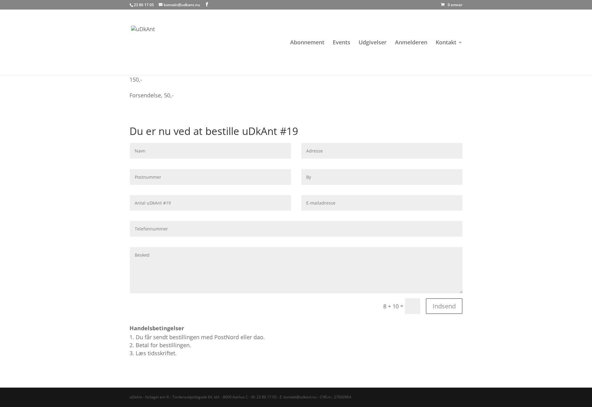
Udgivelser (373, 43)
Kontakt (446, 43)
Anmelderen (411, 43)
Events (341, 43)
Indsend (444, 306)
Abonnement (307, 43)
